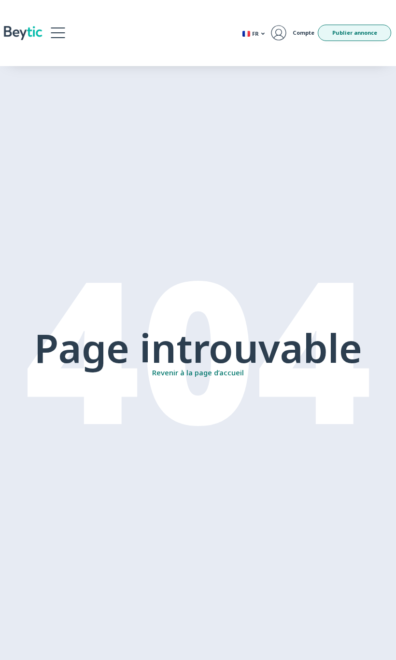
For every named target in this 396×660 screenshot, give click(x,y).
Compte (303, 32)
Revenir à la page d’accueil (198, 372)
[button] (57, 32)
